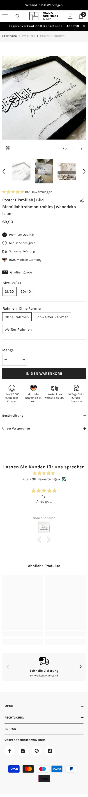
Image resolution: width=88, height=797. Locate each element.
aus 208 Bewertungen (41, 479)
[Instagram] (23, 751)
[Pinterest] (37, 751)
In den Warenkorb (44, 373)
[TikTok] (50, 751)
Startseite (9, 36)
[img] (44, 473)
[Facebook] (10, 751)
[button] (73, 149)
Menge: (8, 350)
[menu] (5, 16)
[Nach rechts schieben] (80, 667)
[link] (22, 633)
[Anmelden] (70, 16)
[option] (44, 5)
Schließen (84, 26)
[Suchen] (18, 16)
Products (28, 36)
